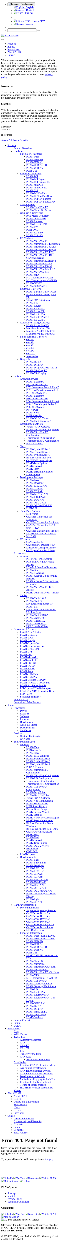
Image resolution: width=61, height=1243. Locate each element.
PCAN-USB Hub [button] (29, 674)
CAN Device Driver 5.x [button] (38, 913)
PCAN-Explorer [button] (28, 854)
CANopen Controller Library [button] (40, 550)
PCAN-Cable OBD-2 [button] (37, 615)
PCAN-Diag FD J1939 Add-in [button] (41, 367)
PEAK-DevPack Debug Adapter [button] (42, 592)
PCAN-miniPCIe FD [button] (36, 187)
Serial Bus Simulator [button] (30, 696)
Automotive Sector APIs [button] (38, 1059)
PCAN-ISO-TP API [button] (36, 497)
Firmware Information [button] (31, 933)
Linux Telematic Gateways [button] (33, 336)
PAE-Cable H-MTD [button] (36, 623)
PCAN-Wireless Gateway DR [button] (35, 682)
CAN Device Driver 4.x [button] (38, 916)
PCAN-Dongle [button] (27, 640)
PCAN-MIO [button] (32, 274)
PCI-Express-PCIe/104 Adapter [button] (35, 688)
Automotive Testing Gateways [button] (35, 322)
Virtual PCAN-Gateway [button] (38, 300)
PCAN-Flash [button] (32, 837)
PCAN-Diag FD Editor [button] (37, 795)
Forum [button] (17, 1023)
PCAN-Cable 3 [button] (34, 601)
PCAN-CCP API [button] (34, 488)
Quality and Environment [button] (26, 1101)
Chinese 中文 (37, 21)
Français (28, 13)
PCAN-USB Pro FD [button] (36, 165)
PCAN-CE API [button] (34, 902)
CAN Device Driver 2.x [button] (38, 921)
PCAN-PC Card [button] (28, 663)
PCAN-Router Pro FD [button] (37, 317)
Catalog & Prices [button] (28, 724)
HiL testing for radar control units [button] (36, 1087)
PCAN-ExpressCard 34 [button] (31, 646)
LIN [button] (22, 1051)
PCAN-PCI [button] (32, 176)
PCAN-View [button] (32, 412)
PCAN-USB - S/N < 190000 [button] (40, 938)
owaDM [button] (30, 353)
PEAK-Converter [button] (35, 466)
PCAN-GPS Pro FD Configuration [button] (36, 788)
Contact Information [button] (24, 1118)
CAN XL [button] (25, 1048)
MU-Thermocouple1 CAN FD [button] (41, 280)
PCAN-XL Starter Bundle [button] (33, 685)
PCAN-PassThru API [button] (37, 494)
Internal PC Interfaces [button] (30, 173)
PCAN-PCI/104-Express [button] (38, 199)
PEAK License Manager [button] (38, 812)
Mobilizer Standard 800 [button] (38, 328)
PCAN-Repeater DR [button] (36, 224)
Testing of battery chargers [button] (33, 1084)
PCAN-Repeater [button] (34, 221)
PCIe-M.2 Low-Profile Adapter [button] (41, 567)
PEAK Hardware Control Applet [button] (42, 817)
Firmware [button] (25, 719)
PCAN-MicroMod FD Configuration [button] (37, 433)
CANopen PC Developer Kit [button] (40, 544)
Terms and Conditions (18, 1201)
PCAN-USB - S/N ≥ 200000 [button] (40, 935)
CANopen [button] (25, 539)
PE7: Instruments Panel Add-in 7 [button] (42, 387)
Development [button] (26, 722)
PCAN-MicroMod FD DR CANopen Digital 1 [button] (39, 256)
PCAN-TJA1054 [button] (34, 235)
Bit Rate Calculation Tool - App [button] (42, 829)
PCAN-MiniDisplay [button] (36, 373)
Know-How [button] (14, 49)
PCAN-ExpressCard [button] (30, 643)
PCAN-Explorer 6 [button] (35, 395)
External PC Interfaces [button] (31, 154)
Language (29, 4)
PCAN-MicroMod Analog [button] (39, 263)
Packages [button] (24, 713)
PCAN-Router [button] (33, 305)
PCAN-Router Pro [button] (35, 314)
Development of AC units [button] (32, 1076)
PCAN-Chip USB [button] (35, 961)
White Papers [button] (20, 1034)
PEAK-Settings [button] (34, 814)
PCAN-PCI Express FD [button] (38, 182)
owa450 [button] (30, 348)
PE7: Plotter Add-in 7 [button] (37, 384)
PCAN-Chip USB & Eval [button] (39, 210)
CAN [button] (22, 1042)
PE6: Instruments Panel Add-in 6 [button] (42, 401)
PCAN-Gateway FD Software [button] (41, 986)
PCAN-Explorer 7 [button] (35, 381)
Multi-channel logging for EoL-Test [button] (37, 1079)
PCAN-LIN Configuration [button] (39, 778)
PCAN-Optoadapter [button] (36, 218)
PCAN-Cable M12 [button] (35, 620)
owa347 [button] (30, 339)
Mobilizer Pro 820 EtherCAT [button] (40, 331)
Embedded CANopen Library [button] (41, 547)
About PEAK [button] (14, 52)
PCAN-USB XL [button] (34, 162)
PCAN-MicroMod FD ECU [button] (40, 252)
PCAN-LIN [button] (32, 303)
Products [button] (12, 43)
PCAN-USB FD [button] (34, 159)
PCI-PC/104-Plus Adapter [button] (39, 559)
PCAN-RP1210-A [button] (35, 868)
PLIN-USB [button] (32, 170)
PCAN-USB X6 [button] (34, 168)
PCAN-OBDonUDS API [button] (39, 505)
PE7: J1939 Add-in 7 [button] (36, 393)
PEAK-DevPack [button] (34, 1017)
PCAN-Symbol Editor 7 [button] (38, 454)
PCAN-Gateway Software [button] (39, 983)
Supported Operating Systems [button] (41, 910)
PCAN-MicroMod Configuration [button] (42, 429)
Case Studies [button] (20, 1062)
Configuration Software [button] (31, 424)
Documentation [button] (27, 727)
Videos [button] (17, 1090)
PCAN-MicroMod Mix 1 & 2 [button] (41, 269)
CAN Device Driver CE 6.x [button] (40, 924)
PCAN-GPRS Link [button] (29, 649)
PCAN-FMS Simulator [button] (37, 755)
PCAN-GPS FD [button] (34, 283)
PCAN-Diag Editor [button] (36, 792)
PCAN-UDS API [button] (35, 499)
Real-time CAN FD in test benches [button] (37, 1065)
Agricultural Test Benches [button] (33, 1068)
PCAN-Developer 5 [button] (36, 483)
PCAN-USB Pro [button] (28, 677)
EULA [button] (17, 1025)
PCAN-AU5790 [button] (34, 232)
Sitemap (11, 1193)
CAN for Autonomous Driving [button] (35, 1070)
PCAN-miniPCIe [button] (34, 184)
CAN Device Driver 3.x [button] (38, 919)
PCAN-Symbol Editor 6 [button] (38, 452)
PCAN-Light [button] (32, 899)
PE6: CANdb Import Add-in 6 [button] (41, 404)
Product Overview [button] (23, 148)
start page (49, 1159)
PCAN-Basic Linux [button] (36, 862)
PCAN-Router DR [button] (35, 311)
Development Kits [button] (29, 857)
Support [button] (11, 46)
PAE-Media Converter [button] (37, 215)
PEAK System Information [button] (39, 471)
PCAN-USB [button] (32, 156)
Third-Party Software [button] (30, 511)
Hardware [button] (19, 151)
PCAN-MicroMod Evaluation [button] (41, 260)
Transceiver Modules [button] (30, 1054)
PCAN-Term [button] (32, 570)
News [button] (17, 1107)
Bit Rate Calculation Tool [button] (38, 457)
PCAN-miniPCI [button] (28, 660)
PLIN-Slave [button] (26, 694)
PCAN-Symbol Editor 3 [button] (38, 449)
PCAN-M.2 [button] (32, 190)
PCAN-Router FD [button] (35, 308)
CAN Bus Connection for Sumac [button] (42, 522)
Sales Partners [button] (21, 1132)
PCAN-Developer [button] (35, 865)
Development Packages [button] (31, 477)
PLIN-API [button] (31, 508)
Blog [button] (16, 1031)
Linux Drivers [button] (33, 474)
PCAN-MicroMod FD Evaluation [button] (43, 244)
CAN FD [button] (24, 1045)
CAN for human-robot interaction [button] (36, 1073)
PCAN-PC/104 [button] (27, 665)
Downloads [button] (19, 708)
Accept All (6, 140)
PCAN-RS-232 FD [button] (36, 319)
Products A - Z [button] (21, 699)
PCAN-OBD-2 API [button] (36, 502)
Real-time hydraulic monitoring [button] (35, 1082)
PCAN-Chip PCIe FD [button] (37, 207)
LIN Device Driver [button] (35, 930)
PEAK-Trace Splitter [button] (36, 463)
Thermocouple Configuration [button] (40, 438)
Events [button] (17, 1110)
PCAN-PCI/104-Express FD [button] (40, 201)
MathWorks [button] (32, 514)
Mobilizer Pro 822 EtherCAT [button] (40, 334)
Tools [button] (22, 446)
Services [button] (18, 733)
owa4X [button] (30, 350)
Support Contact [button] (22, 1020)
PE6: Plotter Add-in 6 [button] (37, 398)
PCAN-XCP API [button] (34, 491)
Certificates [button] (25, 730)
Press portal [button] (19, 1113)
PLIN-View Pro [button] (34, 415)
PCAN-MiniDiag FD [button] (36, 370)
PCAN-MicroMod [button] (29, 657)
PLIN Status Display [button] (36, 806)
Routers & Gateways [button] (30, 289)
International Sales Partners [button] (27, 702)
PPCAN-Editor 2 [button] (34, 443)
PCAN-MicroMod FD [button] (37, 241)
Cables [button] (23, 595)
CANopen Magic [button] (34, 542)
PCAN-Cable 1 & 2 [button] (36, 598)
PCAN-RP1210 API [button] (36, 485)
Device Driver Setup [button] (36, 809)
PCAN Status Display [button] (37, 803)
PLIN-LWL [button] (32, 229)
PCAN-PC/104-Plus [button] (36, 193)
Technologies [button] (20, 1037)
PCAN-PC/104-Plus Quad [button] (39, 196)
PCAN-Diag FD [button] (34, 364)
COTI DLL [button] (32, 851)
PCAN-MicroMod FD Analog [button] (41, 246)
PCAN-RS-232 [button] (27, 668)
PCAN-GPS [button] (26, 651)
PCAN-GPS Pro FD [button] (36, 286)
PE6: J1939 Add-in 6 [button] (36, 407)
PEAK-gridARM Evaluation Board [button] (37, 691)
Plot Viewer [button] (32, 409)
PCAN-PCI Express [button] (36, 179)
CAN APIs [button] (25, 1056)
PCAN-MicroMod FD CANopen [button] (42, 972)
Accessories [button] (32, 356)
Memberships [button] (20, 1104)
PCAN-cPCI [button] (26, 637)
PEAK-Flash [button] (32, 469)
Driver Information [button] (29, 907)
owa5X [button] (30, 345)
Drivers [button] (23, 710)
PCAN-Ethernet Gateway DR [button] (41, 291)
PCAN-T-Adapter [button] (35, 573)
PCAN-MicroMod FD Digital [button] (41, 249)
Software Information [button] (24, 741)
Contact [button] (11, 55)
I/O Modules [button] (26, 238)
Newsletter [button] (19, 1124)
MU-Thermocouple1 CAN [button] (39, 277)
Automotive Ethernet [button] (30, 1039)
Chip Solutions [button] (27, 204)
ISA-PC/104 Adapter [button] (30, 632)
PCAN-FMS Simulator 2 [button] (38, 421)
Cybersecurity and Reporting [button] (28, 1121)
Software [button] (18, 376)
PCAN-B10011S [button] (28, 634)
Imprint (11, 1196)
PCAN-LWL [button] (32, 227)
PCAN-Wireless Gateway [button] (33, 679)
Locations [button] (18, 1129)
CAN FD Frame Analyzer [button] (39, 460)
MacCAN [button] (31, 536)
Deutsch (29, 10)
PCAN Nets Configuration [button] (39, 800)
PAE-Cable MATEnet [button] (37, 626)
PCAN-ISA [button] (26, 654)
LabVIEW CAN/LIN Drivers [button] (41, 533)
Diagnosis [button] (25, 359)
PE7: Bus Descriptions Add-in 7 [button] (42, 390)
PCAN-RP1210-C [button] (35, 871)
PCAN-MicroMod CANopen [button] (41, 966)
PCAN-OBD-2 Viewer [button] (37, 418)
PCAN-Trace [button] (26, 671)
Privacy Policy (15, 1199)
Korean (28, 24)
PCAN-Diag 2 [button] (33, 362)
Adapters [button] (24, 556)
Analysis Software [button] (29, 379)
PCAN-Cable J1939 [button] (36, 618)
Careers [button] (17, 1099)
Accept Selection (20, 140)
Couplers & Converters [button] (31, 213)
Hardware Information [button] (25, 904)
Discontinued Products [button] (25, 629)
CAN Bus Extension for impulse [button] (42, 530)
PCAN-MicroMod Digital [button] (39, 266)
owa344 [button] (30, 342)
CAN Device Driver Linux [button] (39, 927)
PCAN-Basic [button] (32, 480)
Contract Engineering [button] (30, 736)
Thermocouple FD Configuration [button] (42, 440)
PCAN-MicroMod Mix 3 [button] (38, 272)
